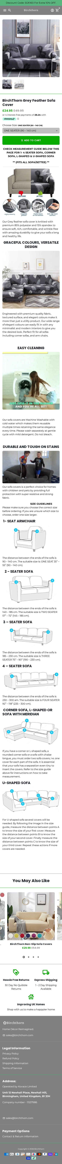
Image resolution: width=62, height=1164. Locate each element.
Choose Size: (22, 125)
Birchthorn (39, 1149)
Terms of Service (12, 1068)
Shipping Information (15, 1063)
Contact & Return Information (20, 1136)
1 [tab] (24, 957)
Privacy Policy (10, 1053)
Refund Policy (10, 1058)
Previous (5, 922)
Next (57, 48)
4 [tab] (38, 957)
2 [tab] (28, 957)
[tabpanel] (31, 922)
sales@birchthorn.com (18, 1035)
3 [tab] (33, 957)
